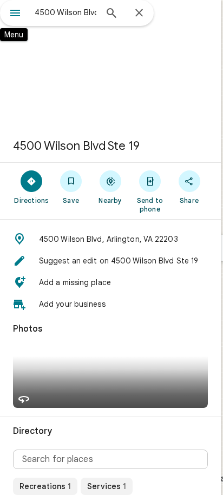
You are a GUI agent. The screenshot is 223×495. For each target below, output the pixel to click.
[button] (110, 239)
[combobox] (65, 12)
